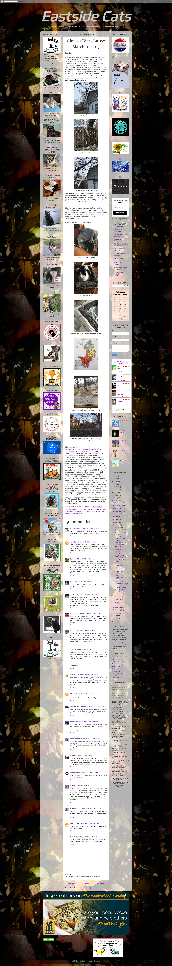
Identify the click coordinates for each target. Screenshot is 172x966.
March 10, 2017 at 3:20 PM (87, 650)
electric (90, 509)
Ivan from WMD (76, 721)
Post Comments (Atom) (82, 888)
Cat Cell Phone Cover (120, 560)
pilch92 (72, 693)
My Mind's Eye (75, 595)
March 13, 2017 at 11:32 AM (92, 808)
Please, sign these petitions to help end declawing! (121, 583)
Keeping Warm (99, 509)
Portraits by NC (75, 837)
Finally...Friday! (120, 530)
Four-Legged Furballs (118, 273)
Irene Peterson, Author (120, 657)
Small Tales (118, 230)
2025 (115, 479)
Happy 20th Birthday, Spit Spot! (120, 538)
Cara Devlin (120, 396)
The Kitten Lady (117, 664)
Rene (71, 581)
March (117, 527)
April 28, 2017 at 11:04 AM (89, 837)
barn (76, 509)
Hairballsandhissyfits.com (79, 706)
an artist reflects (119, 253)
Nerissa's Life (118, 263)
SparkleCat (117, 239)
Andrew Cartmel (122, 369)
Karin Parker (74, 542)
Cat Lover (73, 559)
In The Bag (123, 460)
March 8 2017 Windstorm (74, 511)
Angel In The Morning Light (121, 556)
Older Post (102, 884)
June (117, 519)
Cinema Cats (116, 671)
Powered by (115, 219)
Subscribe (120, 213)
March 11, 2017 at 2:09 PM (84, 755)
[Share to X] (98, 507)
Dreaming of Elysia (120, 267)
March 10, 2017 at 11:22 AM (91, 528)
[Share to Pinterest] (101, 507)
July (116, 516)
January (118, 610)
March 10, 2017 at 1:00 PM (88, 631)
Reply (72, 536)
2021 (115, 489)
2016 (115, 613)
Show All (127, 278)
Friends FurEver (119, 248)
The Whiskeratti (76, 614)
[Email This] (94, 507)
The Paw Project (117, 673)
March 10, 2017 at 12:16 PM (91, 614)
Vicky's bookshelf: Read (121, 363)
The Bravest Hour (119, 376)
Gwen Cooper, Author (119, 666)
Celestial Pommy (123, 441)
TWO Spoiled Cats (120, 234)
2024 (115, 481)
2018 (115, 498)
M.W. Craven (121, 387)
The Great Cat (116, 669)
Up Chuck (118, 594)
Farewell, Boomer (121, 587)
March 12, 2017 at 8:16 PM (81, 786)
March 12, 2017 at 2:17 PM (89, 772)
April (117, 525)
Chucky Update (120, 597)
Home (86, 884)
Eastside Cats (86, 15)
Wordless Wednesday (120, 603)
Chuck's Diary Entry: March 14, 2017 (121, 565)
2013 (115, 621)
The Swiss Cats (75, 772)
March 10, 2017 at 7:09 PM (97, 706)
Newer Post (70, 884)
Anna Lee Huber (122, 380)
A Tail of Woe (120, 547)
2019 (115, 495)
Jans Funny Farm (76, 738)
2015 (115, 616)
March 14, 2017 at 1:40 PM (91, 823)
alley (72, 509)
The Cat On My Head (121, 244)
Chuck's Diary (82, 509)
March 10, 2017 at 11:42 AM (89, 595)
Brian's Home (118, 258)
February (118, 607)
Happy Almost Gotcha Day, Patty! (120, 551)
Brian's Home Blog (76, 808)
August (118, 514)
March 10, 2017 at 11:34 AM (86, 559)
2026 (115, 476)
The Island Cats (75, 674)
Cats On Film (122, 451)
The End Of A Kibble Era (119, 543)
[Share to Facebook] (99, 507)
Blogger (96, 961)
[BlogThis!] (96, 507)
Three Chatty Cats (76, 823)
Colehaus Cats (75, 631)
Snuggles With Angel (120, 590)
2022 (115, 487)
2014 (115, 618)
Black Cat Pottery (117, 659)
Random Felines (75, 528)
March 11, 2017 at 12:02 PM (91, 738)
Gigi (71, 786)
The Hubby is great (90, 511)
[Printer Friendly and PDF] (48, 940)
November (119, 505)
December (119, 503)
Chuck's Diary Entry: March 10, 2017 (121, 577)
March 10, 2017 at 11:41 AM (83, 581)
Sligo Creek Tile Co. (118, 661)
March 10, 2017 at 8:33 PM (90, 721)
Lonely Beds (119, 599)
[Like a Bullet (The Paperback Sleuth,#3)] (114, 370)
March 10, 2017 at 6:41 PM (84, 693)
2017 (115, 500)
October (118, 508)
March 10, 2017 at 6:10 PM (89, 674)
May (117, 522)
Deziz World (74, 650)
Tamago (73, 755)
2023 (115, 484)
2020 (115, 492)
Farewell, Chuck (123, 431)
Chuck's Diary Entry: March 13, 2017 (121, 571)
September (119, 511)
